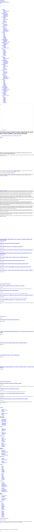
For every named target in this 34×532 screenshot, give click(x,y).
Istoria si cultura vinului (6, 30)
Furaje (2, 428)
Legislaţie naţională (4, 495)
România (20, 135)
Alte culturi (4, 73)
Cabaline (4, 36)
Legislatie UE (5, 91)
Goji (3, 67)
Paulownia (4, 21)
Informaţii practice (4, 486)
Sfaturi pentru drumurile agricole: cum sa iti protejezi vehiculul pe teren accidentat (14, 398)
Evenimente (4, 12)
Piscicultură (3, 479)
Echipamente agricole (6, 47)
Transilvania (5, 55)
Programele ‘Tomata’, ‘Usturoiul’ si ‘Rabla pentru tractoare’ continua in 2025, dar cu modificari (16, 270)
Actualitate (3, 9)
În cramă (3, 483)
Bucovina (4, 97)
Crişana (3, 504)
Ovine (4, 82)
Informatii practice (5, 31)
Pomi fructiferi (5, 22)
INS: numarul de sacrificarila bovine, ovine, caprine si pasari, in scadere (12, 285)
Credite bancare (5, 15)
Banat (4, 49)
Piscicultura (4, 38)
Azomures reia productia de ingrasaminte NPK (9, 172)
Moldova (4, 100)
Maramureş (3, 506)
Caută (1, 2)
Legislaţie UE (3, 496)
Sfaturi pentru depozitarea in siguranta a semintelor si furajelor (11, 383)
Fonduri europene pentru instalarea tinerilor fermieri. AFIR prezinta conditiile (13, 342)
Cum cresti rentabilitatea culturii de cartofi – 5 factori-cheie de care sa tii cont (13, 299)
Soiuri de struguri (5, 76)
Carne (4, 33)
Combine (4, 94)
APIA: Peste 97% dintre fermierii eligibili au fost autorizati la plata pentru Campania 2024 (15, 266)
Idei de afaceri (3, 64)
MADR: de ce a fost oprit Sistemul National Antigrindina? (10, 243)
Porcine (4, 35)
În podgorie (3, 482)
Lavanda (4, 20)
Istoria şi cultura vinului (5, 485)
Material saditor (5, 40)
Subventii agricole (5, 61)
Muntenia (4, 101)
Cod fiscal (4, 44)
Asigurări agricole (4, 421)
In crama (4, 28)
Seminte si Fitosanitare (5, 39)
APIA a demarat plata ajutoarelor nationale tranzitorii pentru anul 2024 (12, 260)
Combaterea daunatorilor (6, 41)
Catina (4, 18)
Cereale (4, 23)
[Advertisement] (17, 145)
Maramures (4, 52)
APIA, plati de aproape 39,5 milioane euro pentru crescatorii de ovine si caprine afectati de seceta (16, 249)
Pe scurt (12, 135)
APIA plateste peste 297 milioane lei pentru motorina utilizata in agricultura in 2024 (14, 263)
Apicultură (3, 470)
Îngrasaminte (5, 88)
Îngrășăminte (3, 451)
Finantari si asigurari (4, 13)
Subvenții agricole (4, 422)
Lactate (4, 32)
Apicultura (4, 17)
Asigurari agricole (5, 16)
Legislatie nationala (5, 43)
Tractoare (4, 46)
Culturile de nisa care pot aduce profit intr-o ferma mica (9, 388)
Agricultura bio (5, 25)
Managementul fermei (6, 58)
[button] (17, 137)
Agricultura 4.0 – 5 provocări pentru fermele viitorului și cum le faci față (12, 393)
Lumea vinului (5, 29)
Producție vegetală (16, 135)
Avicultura (4, 85)
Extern (4, 11)
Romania (4, 10)
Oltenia (4, 54)
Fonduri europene (5, 14)
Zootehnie (3, 79)
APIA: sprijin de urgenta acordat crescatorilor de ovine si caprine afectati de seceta (14, 257)
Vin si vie (3, 26)
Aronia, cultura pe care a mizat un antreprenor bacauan (9, 319)
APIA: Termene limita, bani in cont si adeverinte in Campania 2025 (11, 246)
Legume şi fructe (4, 432)
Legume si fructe (5, 24)
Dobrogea (4, 51)
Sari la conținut (2, 0)
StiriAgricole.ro (7, 529)
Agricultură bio (4, 429)
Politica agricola (4, 42)
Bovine (4, 34)
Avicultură (3, 471)
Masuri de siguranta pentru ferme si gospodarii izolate (9, 290)
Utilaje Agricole (4, 45)
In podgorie (4, 27)
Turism (2, 48)
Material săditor (4, 450)
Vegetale (3, 70)
